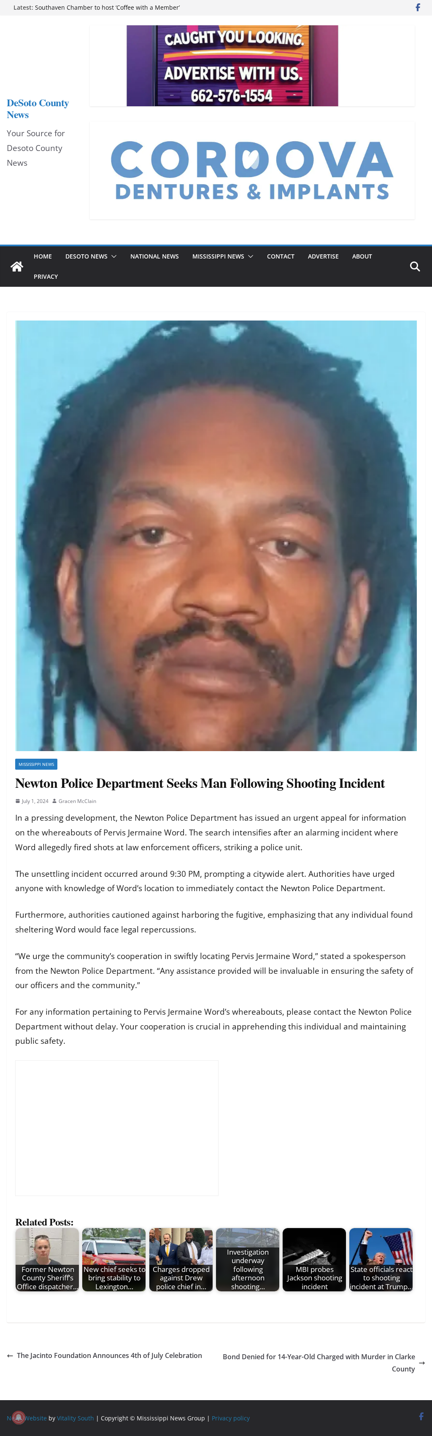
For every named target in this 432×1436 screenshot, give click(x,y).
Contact (280, 256)
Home (43, 256)
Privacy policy (231, 1418)
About (362, 256)
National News (154, 256)
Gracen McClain (77, 801)
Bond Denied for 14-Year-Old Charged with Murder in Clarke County (319, 1363)
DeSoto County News (38, 108)
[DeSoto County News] (17, 266)
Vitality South (75, 1418)
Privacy (46, 276)
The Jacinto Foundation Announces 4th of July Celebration (109, 1355)
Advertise (323, 256)
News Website (27, 1418)
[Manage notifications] (18, 1417)
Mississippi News (218, 256)
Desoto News (86, 256)
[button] (112, 256)
